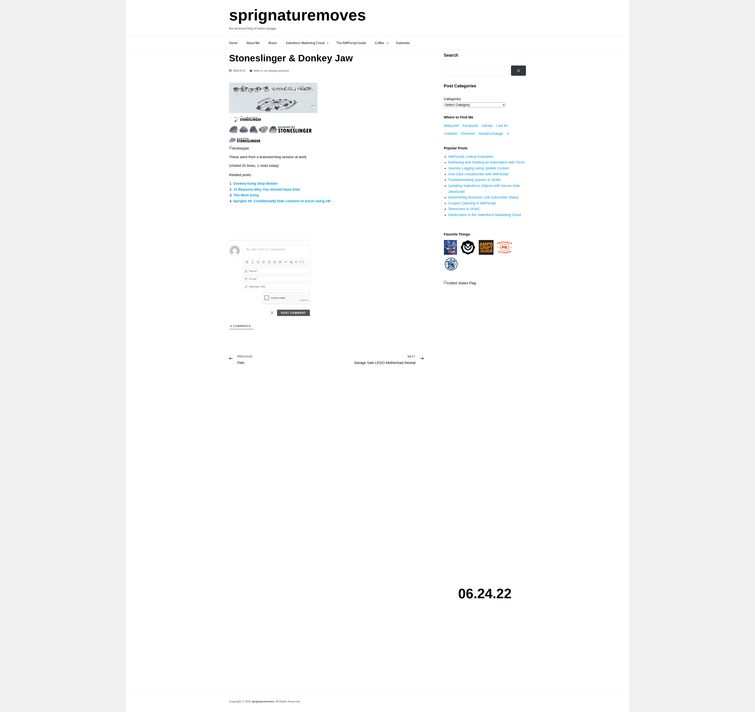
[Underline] (258, 262)
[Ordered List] (269, 262)
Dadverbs (403, 43)
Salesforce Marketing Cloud (305, 43)
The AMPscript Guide (351, 43)
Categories (452, 99)
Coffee (379, 43)
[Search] (518, 71)
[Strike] (263, 262)
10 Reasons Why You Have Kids (266, 189)
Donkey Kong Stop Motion (255, 184)
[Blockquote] (280, 262)
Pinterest (468, 134)
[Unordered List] (274, 262)
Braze (273, 43)
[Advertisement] (486, 648)
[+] (302, 261)
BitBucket (451, 126)
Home (233, 43)
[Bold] (247, 262)
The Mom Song (246, 195)
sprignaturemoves (297, 15)
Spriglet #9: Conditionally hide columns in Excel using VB (282, 201)
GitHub (487, 126)
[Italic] (252, 262)
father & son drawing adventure (271, 70)
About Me (253, 43)
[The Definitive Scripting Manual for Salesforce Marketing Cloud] (486, 247)
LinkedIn (450, 134)
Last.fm (502, 126)
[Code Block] (285, 262)
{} (296, 261)
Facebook (470, 126)
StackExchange (490, 134)
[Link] (291, 262)
